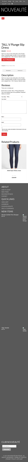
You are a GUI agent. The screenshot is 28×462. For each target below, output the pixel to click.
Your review (4, 99)
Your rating (3, 96)
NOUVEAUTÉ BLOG (7, 194)
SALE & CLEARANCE (7, 208)
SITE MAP (20, 459)
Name (2, 116)
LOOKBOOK (4, 204)
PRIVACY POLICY (11, 459)
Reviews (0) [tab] (20, 70)
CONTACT (4, 196)
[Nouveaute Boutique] (14, 9)
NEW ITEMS (5, 192)
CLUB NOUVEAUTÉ (7, 206)
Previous (2, 162)
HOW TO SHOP (5, 190)
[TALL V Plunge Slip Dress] (14, 29)
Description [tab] (8, 70)
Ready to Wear (12, 65)
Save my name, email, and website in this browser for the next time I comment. (14, 130)
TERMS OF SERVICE (20, 457)
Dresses (7, 65)
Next (25, 162)
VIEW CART (4, 202)
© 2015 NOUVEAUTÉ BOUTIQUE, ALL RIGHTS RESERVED (13, 456)
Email (2, 122)
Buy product (8, 60)
